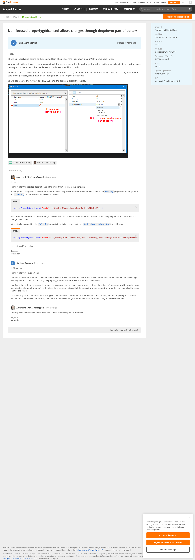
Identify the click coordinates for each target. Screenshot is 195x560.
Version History (110, 9)
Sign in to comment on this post (124, 330)
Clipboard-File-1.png (22, 162)
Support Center (125, 2)
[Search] (189, 9)
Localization (129, 9)
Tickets (65, 9)
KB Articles (79, 9)
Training (156, 2)
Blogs (149, 2)
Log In (184, 2)
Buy (116, 2)
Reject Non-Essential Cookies (168, 542)
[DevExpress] (11, 3)
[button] (136, 206)
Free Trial (174, 2)
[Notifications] (190, 2)
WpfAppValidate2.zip (46, 162)
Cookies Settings (168, 549)
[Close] (189, 518)
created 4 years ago (126, 42)
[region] (168, 536)
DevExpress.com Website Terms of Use (89, 550)
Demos (163, 2)
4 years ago (51, 177)
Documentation (139, 2)
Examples (93, 9)
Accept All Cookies (168, 535)
